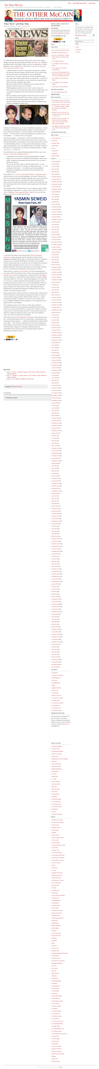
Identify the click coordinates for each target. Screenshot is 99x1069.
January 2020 (55, 360)
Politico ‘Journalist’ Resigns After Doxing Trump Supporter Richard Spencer (26, 373)
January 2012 (55, 601)
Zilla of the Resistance (57, 814)
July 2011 (54, 616)
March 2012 (55, 596)
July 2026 (54, 164)
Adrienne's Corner (56, 827)
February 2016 (55, 478)
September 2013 (56, 551)
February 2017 (55, 448)
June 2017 (54, 438)
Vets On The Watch (56, 1046)
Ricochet (54, 970)
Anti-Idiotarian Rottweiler (57, 751)
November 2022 (56, 274)
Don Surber (54, 680)
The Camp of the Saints (57, 698)
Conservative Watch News (58, 855)
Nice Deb (54, 930)
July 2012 (54, 586)
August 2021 (55, 312)
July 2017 (54, 435)
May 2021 (54, 320)
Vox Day (54, 811)
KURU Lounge (55, 908)
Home (69, 3)
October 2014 (55, 518)
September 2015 (56, 491)
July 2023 (54, 254)
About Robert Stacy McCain (80, 3)
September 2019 (56, 370)
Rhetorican (54, 796)
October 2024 (55, 216)
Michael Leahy (55, 923)
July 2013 (54, 556)
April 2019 (54, 382)
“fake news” (37, 62)
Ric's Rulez (54, 968)
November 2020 (56, 335)
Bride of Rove (55, 771)
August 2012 (55, 584)
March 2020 (55, 355)
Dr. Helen (54, 779)
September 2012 (56, 581)
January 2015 (55, 511)
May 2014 (54, 531)
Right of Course (55, 973)
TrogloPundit (55, 1043)
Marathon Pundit (56, 915)
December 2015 (56, 483)
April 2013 (54, 563)
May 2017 (54, 440)
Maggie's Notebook (56, 687)
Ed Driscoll (54, 140)
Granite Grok (55, 892)
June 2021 (54, 317)
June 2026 (54, 166)
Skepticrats (54, 993)
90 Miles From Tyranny (57, 820)
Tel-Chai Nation (55, 1003)
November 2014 (56, 516)
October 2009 (55, 667)
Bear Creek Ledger (56, 763)
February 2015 (55, 508)
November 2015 (56, 486)
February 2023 (55, 267)
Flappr (53, 685)
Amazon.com (66, 724)
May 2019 (54, 380)
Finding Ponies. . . (56, 885)
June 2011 (54, 619)
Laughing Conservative (57, 910)
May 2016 (54, 470)
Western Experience (57, 1051)
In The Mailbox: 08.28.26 (58, 61)
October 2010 (55, 639)
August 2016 (55, 463)
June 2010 (54, 649)
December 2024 (56, 211)
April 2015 (54, 503)
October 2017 (55, 428)
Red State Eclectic (56, 958)
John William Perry (56, 900)
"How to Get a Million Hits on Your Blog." (60, 33)
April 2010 (54, 654)
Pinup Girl (54, 945)
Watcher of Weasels (56, 1048)
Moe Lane (54, 786)
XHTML (78, 52)
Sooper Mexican (56, 998)
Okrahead (54, 938)
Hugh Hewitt (55, 150)
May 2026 (54, 169)
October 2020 (55, 337)
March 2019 (55, 385)
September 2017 (56, 430)
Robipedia (54, 975)
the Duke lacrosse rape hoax (11, 275)
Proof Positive (55, 692)
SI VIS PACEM (55, 991)
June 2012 (54, 589)
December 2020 (56, 332)
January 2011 (55, 631)
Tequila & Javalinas (56, 1006)
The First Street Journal (57, 703)
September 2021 (56, 310)
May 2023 (54, 259)
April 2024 (54, 232)
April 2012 (54, 594)
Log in (77, 47)
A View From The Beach (57, 675)
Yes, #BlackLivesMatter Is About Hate (23, 379)
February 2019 (55, 387)
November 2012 (56, 576)
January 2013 (55, 571)
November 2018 (56, 395)
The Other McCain (13, 4)
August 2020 (55, 342)
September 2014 (56, 521)
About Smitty (92, 3)
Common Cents (55, 850)
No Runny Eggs (55, 789)
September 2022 (56, 279)
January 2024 (55, 239)
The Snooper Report (57, 1031)
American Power (56, 748)
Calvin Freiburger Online (57, 837)
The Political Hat (56, 705)
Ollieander (54, 940)
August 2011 (55, 614)
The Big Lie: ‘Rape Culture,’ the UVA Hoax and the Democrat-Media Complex (27, 376)
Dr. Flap (54, 870)
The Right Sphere (56, 1026)
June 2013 (54, 558)
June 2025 (54, 196)
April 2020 (54, 352)
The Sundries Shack (57, 806)
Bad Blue (54, 832)
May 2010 (54, 651)
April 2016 (54, 473)
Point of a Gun (55, 948)
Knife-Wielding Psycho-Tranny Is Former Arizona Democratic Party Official (60, 122)
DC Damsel (54, 867)
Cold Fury (54, 774)
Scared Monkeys (56, 986)
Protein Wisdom (55, 794)
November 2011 (55, 606)
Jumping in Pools (56, 905)
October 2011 (55, 609)
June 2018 (54, 408)
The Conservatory (56, 801)
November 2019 (56, 365)
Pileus (53, 943)
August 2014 (55, 523)
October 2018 (55, 398)
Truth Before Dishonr (57, 710)
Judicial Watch (55, 903)
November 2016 (56, 455)
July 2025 (54, 194)
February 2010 (55, 659)
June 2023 (54, 257)
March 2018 (55, 415)
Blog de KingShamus (57, 768)
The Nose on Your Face (57, 1021)
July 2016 (54, 465)
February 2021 (55, 327)
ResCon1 (54, 965)
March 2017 (55, 445)
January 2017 (55, 450)
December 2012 (56, 574)
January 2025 (55, 209)
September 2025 (56, 189)
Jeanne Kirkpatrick (22, 317)
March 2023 (55, 264)
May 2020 (54, 350)
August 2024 (55, 222)
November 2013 (56, 546)
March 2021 (55, 325)
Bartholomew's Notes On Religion (60, 758)
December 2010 (56, 634)
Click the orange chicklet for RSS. (59, 92)
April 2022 (54, 292)
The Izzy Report (56, 1013)
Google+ (61, 1067)
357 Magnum (55, 672)
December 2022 (56, 272)
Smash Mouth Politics (57, 996)
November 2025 (56, 184)
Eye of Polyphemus (56, 882)
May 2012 (54, 591)
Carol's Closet (55, 840)
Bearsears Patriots (56, 766)
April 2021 (54, 322)
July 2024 (54, 224)
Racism (20, 386)
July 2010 (54, 646)
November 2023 (56, 244)
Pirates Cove (55, 690)
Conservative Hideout (57, 852)
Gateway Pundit (55, 143)
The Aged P (54, 1008)
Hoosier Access (55, 898)
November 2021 (56, 304)
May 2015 (54, 501)
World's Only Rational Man (58, 1053)
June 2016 (54, 468)
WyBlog (54, 1056)
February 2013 (55, 569)
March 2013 (55, 566)
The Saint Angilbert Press (58, 1028)
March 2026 (55, 174)
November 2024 (56, 214)
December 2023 (56, 242)
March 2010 (55, 657)
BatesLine (54, 761)
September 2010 (56, 641)
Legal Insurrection (56, 784)
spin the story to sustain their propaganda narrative (25, 153)
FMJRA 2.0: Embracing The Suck (60, 52)
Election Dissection (56, 877)
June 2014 (54, 528)
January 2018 (55, 420)
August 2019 (55, 372)
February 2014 (55, 538)
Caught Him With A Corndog (58, 845)
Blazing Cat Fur (55, 835)
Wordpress (78, 49)
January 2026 (55, 179)
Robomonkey (55, 978)
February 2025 (55, 206)
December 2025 (56, 181)
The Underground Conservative (59, 1033)
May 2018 (54, 410)
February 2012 (55, 599)
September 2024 (56, 219)
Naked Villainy (55, 928)
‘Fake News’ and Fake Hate (16, 23)
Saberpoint (54, 983)
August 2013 (55, 553)
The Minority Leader (56, 1016)
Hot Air (53, 148)
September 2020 (56, 340)
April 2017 (54, 443)
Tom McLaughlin (56, 1038)
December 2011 (55, 604)
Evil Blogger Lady (56, 682)
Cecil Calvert (55, 847)
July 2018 (54, 405)
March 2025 (55, 204)
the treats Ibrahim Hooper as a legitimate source (28, 174)
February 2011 (55, 629)
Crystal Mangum (41, 275)
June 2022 (54, 287)
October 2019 (55, 367)
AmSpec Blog (55, 830)
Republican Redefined (57, 963)
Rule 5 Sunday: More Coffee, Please (60, 50)
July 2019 (54, 375)
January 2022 (55, 299)
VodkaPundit (55, 809)
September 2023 (56, 249)
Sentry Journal (55, 988)
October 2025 (55, 186)
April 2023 (54, 262)
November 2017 (56, 425)
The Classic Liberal (56, 1011)
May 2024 (54, 229)
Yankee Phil (54, 1058)
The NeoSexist (55, 1018)
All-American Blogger (57, 746)
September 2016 (56, 460)
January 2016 (55, 481)
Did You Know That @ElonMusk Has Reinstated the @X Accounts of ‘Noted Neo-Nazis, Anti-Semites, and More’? (61, 74)
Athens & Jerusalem (56, 753)
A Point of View (55, 825)
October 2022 (55, 277)
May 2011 (54, 621)
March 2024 (55, 234)
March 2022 (55, 294)
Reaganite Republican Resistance (60, 953)
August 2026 (55, 161)
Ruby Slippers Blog (56, 980)
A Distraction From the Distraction (60, 86)
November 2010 (56, 636)
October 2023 (55, 247)
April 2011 (54, 624)
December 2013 (56, 543)
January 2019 (55, 390)
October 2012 (55, 579)
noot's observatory (56, 933)
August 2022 (55, 282)
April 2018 (54, 413)
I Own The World (56, 781)
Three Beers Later (56, 708)
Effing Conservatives (57, 875)
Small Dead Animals (56, 799)
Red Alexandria (55, 955)
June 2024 (54, 227)
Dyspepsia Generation (57, 872)
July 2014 (54, 526)
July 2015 (54, 496)
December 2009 (56, 664)
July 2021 (54, 315)
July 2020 (54, 345)
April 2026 (54, 171)
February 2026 (55, 176)
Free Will (54, 887)
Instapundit (54, 153)
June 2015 (54, 498)
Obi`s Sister (55, 791)
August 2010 (55, 644)
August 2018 (55, 403)
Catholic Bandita (56, 842)
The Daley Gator (56, 700)
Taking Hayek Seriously (57, 1001)
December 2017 (56, 423)
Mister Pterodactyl (56, 925)
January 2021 (55, 330)
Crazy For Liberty (56, 862)
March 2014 (55, 536)
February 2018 (55, 418)
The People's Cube (56, 804)
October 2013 (55, 548)
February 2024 (55, 237)
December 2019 (56, 362)
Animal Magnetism (56, 677)
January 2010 (55, 662)
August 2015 (55, 493)
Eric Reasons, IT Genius (58, 880)
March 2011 (55, 626)
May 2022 (54, 289)
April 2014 (54, 533)
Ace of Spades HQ (56, 138)
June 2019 (54, 377)
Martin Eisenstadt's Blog (57, 918)
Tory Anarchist (55, 1041)
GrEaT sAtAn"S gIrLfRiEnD (58, 895)
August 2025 (55, 191)
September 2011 (56, 611)
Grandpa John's (56, 890)
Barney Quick (55, 756)
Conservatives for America (58, 857)
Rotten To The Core (56, 695)
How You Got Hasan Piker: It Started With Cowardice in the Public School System (60, 57)
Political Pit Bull (55, 950)
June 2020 (54, 347)
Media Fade (55, 920)
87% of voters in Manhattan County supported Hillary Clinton (25, 191)
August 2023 (55, 252)
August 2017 (55, 433)
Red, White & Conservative (58, 960)
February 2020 (55, 357)
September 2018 (56, 400)
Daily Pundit (55, 776)
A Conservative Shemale (58, 822)
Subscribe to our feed (80, 35)
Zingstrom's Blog (56, 1061)
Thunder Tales (55, 1036)
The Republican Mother (57, 1023)
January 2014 (55, 541)
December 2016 (56, 453)
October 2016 (55, 458)
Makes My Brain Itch (57, 913)
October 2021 (55, 307)
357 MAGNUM (54, 28)
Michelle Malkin (55, 155)
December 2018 (56, 393)
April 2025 (54, 201)
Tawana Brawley (24, 271)
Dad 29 (53, 865)
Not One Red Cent (56, 935)
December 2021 (56, 302)
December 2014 (56, 513)
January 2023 (55, 269)
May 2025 (54, 199)
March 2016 (55, 475)
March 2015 (55, 506)
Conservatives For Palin (57, 860)
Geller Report (55, 145)
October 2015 (55, 488)
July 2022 (54, 284)
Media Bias (14, 386)
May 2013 (54, 561)
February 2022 (55, 297)
